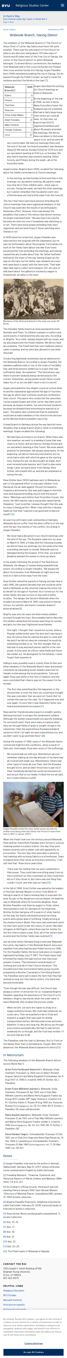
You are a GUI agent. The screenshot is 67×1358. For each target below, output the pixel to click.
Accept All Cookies (33, 1352)
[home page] (6, 5)
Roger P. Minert (8, 22)
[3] (14, 149)
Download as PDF (56, 29)
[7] (42, 706)
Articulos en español (14, 1304)
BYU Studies (9, 1295)
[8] (43, 735)
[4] (61, 195)
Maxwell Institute (12, 1300)
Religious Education (13, 1290)
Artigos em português (14, 1309)
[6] (20, 608)
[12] (59, 1047)
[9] (34, 777)
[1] (47, 80)
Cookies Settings (33, 1343)
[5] (13, 514)
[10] (49, 882)
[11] (51, 936)
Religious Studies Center (32, 5)
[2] (14, 90)
